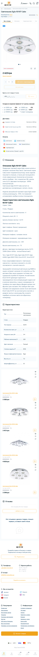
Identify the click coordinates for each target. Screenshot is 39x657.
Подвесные (4, 608)
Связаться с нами (25, 619)
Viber (23, 594)
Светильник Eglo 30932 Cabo (10, 455)
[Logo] (7, 3)
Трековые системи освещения (9, 625)
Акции (22, 628)
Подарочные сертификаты (27, 625)
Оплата (22, 612)
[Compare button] (34, 68)
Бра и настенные (5, 623)
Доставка (23, 610)
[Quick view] (35, 371)
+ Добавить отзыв (19, 511)
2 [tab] (20, 64)
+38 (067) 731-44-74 (7, 568)
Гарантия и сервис (25, 614)
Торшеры (3, 614)
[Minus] (5, 81)
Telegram (24, 592)
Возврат (23, 617)
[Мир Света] (19, 545)
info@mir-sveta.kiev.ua (7, 575)
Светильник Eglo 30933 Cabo (10, 424)
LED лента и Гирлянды (7, 621)
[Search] (34, 3)
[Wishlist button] (31, 68)
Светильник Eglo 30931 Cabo (10, 393)
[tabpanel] (19, 45)
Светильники (7, 8)
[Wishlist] (35, 374)
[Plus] (12, 81)
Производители (25, 623)
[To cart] (34, 399)
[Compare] (35, 377)
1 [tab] (18, 64)
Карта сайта (24, 621)
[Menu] (2, 3)
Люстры (3, 619)
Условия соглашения (26, 608)
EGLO (11, 14)
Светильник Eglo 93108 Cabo (10, 486)
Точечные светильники (7, 617)
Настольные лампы (6, 612)
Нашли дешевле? (7, 76)
